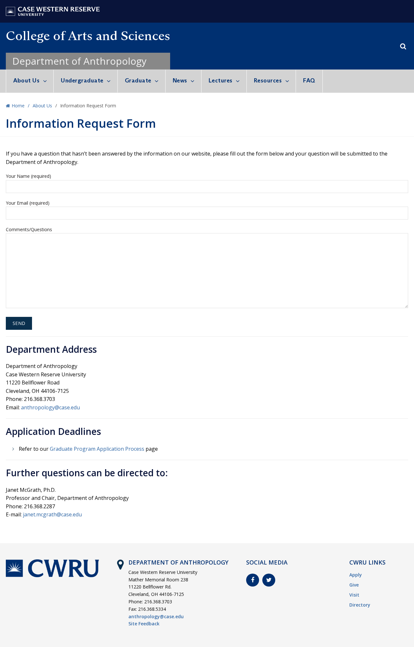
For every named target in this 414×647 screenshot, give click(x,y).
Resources (268, 80)
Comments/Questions (29, 229)
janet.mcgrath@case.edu (52, 514)
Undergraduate (82, 80)
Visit (354, 595)
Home (18, 105)
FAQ (309, 80)
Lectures (221, 80)
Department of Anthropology (79, 61)
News (180, 80)
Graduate (138, 80)
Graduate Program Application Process (97, 448)
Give (354, 585)
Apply (355, 575)
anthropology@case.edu (50, 407)
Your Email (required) (27, 203)
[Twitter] (268, 580)
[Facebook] (252, 580)
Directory (359, 605)
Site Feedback (143, 623)
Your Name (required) (28, 176)
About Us (26, 80)
